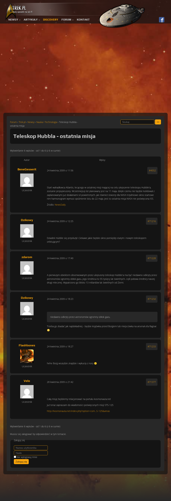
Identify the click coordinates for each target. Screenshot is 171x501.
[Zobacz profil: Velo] (27, 391)
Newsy (13, 19)
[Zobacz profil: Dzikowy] (27, 231)
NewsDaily (60, 204)
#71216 (152, 221)
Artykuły (31, 19)
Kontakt (83, 19)
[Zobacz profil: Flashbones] (27, 356)
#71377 (152, 382)
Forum (66, 19)
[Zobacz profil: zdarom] (27, 268)
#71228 (152, 258)
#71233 (152, 346)
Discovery (50, 19)
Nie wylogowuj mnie (27, 457)
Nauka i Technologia (46, 122)
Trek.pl (22, 122)
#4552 (152, 170)
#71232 (152, 298)
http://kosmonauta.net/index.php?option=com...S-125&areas (78, 411)
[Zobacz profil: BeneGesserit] (27, 180)
